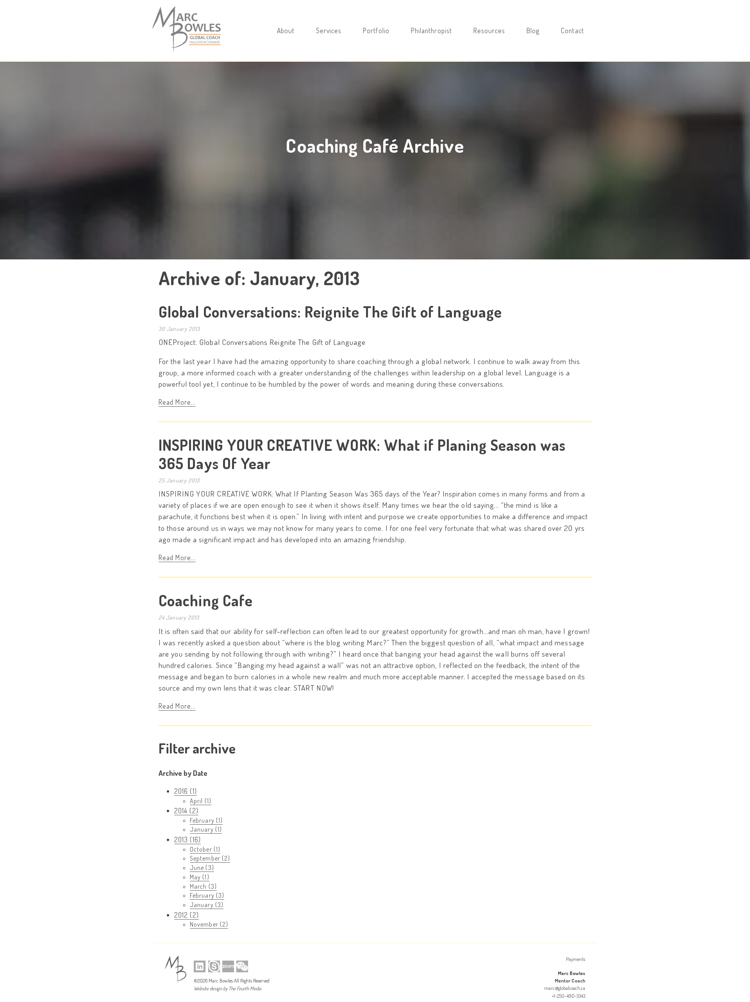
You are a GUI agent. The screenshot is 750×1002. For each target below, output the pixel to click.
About (286, 30)
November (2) (209, 924)
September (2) (210, 858)
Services (329, 30)
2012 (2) (186, 915)
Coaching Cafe (206, 600)
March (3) (203, 886)
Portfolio (376, 30)
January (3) (206, 905)
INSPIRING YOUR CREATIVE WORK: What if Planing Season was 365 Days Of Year (362, 453)
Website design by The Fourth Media (227, 988)
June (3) (202, 868)
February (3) (207, 895)
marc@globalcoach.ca (564, 988)
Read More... (177, 402)
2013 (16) (187, 839)
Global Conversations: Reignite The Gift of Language (330, 311)
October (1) (205, 849)
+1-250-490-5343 (568, 996)
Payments (575, 959)
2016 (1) (185, 791)
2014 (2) (186, 810)
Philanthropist (431, 30)
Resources (489, 30)
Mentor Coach (570, 980)
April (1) (200, 801)
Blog (533, 30)
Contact (572, 30)
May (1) (199, 877)
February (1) (206, 820)
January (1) (206, 829)
